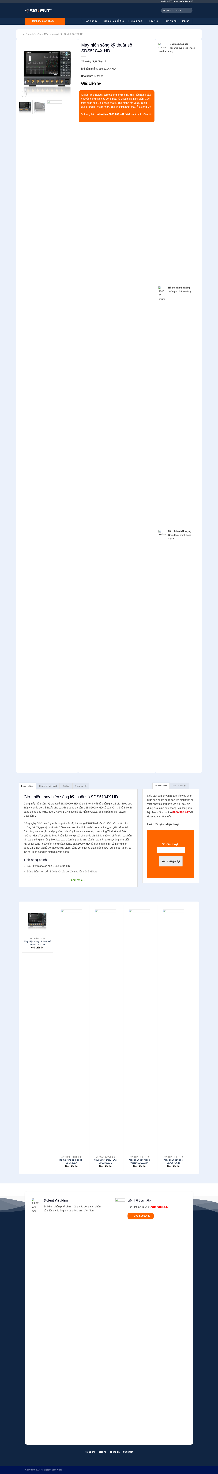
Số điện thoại (171, 844)
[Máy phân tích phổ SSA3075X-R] (173, 1029)
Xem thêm (77, 880)
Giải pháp (136, 21)
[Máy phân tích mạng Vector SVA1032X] (139, 1029)
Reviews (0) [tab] (80, 786)
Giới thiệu (171, 21)
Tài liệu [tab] (66, 786)
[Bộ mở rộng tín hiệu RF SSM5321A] (71, 1029)
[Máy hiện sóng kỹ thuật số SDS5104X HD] (37, 920)
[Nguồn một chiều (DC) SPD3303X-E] (105, 1029)
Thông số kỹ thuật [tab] (48, 786)
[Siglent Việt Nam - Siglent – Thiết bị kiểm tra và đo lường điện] (38, 10)
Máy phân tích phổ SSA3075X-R (173, 1161)
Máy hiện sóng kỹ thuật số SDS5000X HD (63, 34)
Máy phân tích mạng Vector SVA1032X (139, 1161)
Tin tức (153, 21)
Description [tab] (27, 786)
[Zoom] (24, 94)
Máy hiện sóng (34, 34)
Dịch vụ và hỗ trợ (113, 21)
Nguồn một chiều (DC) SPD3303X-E (105, 1161)
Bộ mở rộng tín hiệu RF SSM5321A (71, 1161)
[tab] (161, 786)
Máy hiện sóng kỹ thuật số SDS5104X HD (37, 943)
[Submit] (189, 10)
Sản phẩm (91, 21)
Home (22, 34)
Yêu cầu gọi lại (171, 861)
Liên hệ (185, 21)
